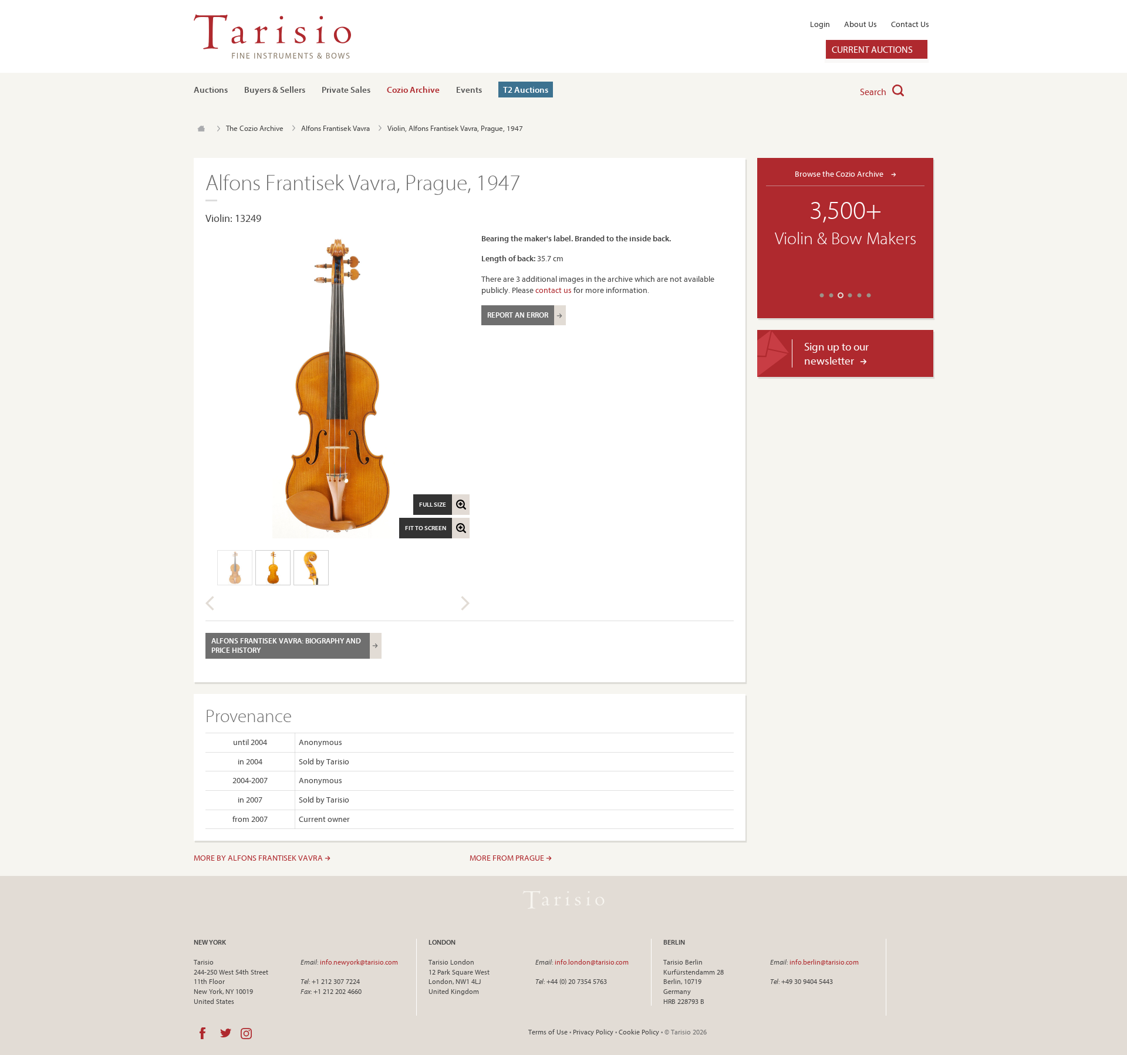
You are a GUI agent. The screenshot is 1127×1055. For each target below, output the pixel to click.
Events (469, 89)
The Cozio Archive (255, 128)
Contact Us (910, 24)
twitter (225, 1033)
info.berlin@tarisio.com (824, 962)
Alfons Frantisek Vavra (335, 128)
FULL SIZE (432, 504)
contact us (553, 290)
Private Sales (346, 89)
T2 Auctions (525, 89)
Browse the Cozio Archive (840, 173)
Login (820, 24)
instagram (246, 1033)
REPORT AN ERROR (517, 314)
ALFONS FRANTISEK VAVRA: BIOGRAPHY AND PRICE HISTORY (286, 645)
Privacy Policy (593, 1031)
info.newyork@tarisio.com (359, 962)
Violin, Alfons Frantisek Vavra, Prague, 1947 (455, 128)
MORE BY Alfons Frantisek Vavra (259, 857)
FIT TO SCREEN (425, 528)
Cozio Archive (413, 89)
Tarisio (563, 900)
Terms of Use (548, 1031)
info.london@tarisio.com (592, 962)
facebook (202, 1033)
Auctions (211, 89)
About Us (860, 24)
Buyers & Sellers (274, 89)
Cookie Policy (639, 1031)
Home (201, 128)
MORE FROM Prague (508, 857)
